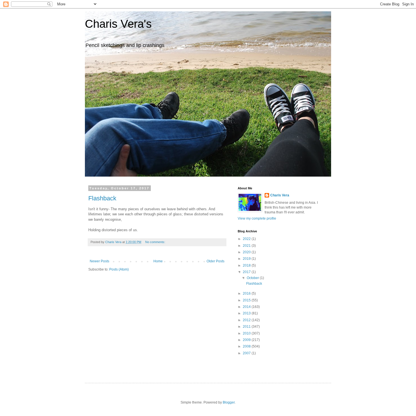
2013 (247, 313)
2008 (247, 346)
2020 (247, 252)
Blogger (229, 402)
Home (158, 261)
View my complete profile (257, 218)
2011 (247, 327)
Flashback (102, 198)
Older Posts (215, 261)
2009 (247, 340)
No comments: (155, 242)
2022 (247, 239)
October (253, 278)
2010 (247, 333)
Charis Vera (279, 195)
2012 (247, 320)
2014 (247, 307)
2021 (247, 246)
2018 (247, 265)
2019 (247, 259)
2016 (247, 293)
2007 (247, 353)
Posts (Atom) (119, 269)
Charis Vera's (118, 24)
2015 (247, 300)
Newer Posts (99, 261)
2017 (247, 272)
